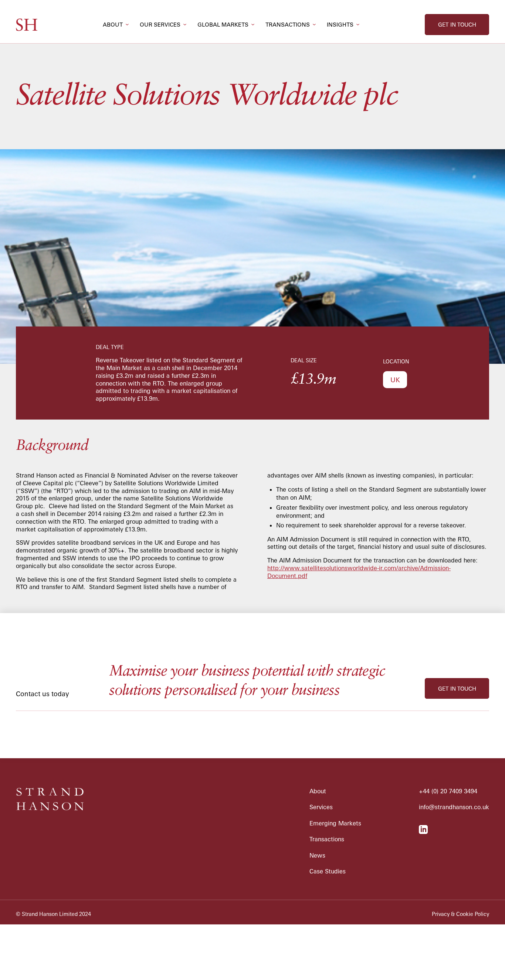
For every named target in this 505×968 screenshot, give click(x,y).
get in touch (457, 24)
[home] (26, 24)
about (113, 24)
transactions (287, 24)
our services (160, 24)
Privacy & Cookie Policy (460, 914)
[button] (116, 24)
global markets (222, 24)
